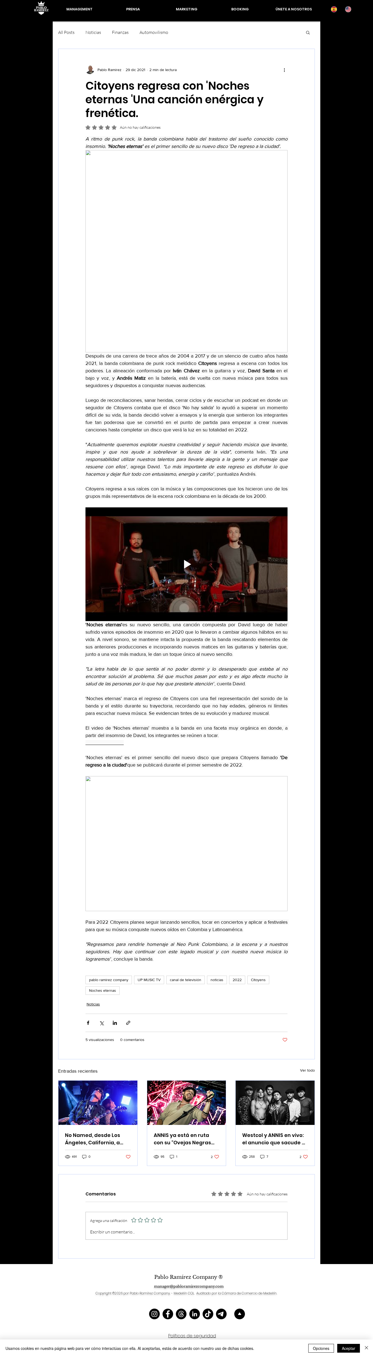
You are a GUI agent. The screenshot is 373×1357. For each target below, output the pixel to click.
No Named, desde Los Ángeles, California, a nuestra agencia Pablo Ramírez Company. (94, 1139)
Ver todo (307, 1070)
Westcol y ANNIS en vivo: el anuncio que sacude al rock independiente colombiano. (274, 1139)
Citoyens (258, 980)
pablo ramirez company (108, 980)
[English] (348, 9)
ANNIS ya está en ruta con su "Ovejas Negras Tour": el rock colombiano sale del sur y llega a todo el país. (186, 1139)
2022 (237, 980)
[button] (307, 32)
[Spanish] (334, 9)
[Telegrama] (221, 1314)
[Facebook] (167, 1314)
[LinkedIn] (194, 1314)
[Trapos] (181, 1314)
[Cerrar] (366, 1348)
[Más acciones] (284, 69)
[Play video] (186, 564)
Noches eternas (102, 990)
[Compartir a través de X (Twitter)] (101, 1022)
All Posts (66, 32)
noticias (217, 980)
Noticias (93, 32)
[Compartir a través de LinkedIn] (114, 1022)
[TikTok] (208, 1314)
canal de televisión (185, 980)
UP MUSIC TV (149, 980)
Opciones (321, 1348)
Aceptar (348, 1348)
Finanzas (120, 32)
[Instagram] (154, 1314)
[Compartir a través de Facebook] (88, 1022)
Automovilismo (154, 32)
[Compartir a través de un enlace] (128, 1022)
